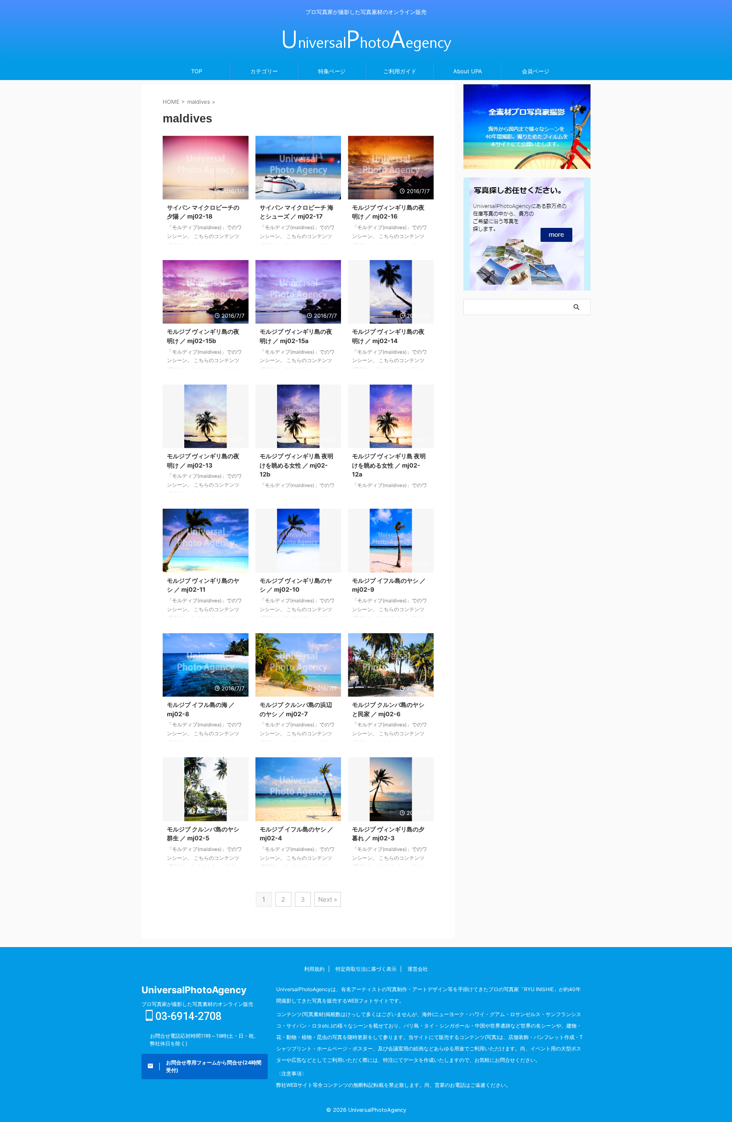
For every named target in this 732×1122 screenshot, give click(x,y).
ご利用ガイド (399, 71)
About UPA (467, 71)
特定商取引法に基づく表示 (366, 969)
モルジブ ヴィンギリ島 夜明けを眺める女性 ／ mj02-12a (389, 465)
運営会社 (418, 969)
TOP (196, 71)
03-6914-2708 (187, 1016)
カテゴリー (264, 71)
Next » (327, 899)
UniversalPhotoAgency (194, 989)
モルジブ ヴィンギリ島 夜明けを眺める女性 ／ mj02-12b (296, 465)
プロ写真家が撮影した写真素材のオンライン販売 (197, 1004)
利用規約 (314, 969)
